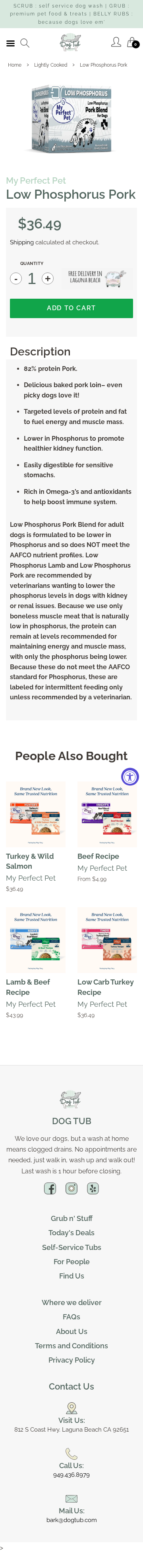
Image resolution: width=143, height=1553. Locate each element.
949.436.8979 (71, 1474)
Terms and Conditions (71, 1346)
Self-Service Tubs (71, 1247)
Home (14, 65)
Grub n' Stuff (72, 1218)
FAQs (71, 1317)
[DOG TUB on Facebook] (50, 1191)
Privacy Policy (71, 1360)
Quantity (32, 263)
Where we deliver (72, 1302)
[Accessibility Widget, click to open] (130, 776)
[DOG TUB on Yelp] (93, 1191)
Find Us (71, 1276)
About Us (71, 1331)
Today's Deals (71, 1233)
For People (72, 1261)
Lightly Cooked (50, 65)
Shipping (22, 242)
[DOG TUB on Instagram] (71, 1191)
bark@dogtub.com (71, 1520)
